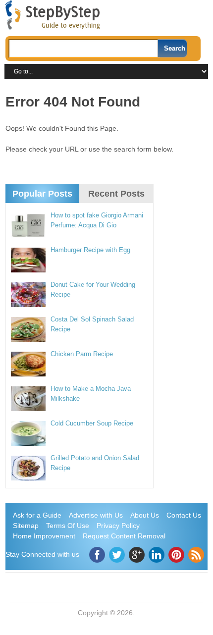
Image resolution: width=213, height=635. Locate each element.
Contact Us (183, 515)
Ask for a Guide (37, 515)
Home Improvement (44, 536)
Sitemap (26, 525)
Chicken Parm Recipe (82, 354)
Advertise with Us (96, 515)
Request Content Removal (124, 536)
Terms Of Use (67, 525)
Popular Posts (42, 194)
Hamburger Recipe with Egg (90, 250)
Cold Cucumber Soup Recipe (92, 423)
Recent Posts (116, 194)
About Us (144, 515)
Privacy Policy (118, 525)
